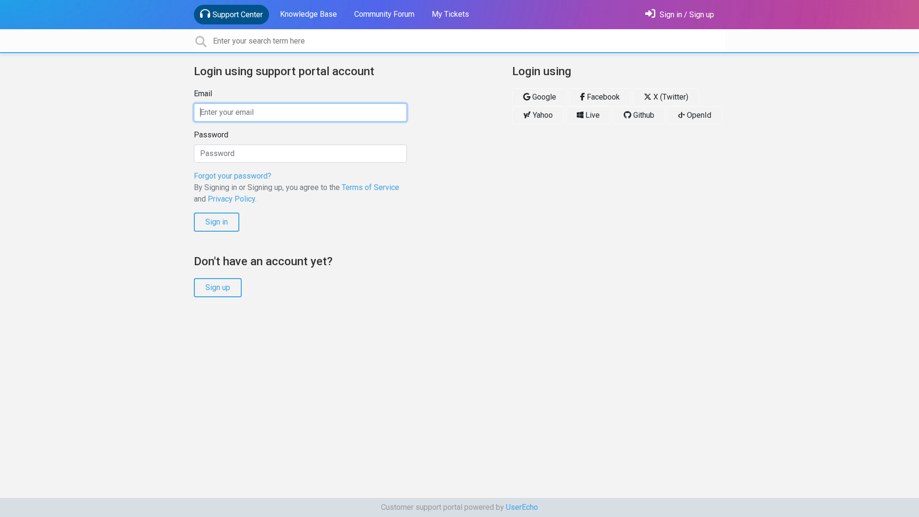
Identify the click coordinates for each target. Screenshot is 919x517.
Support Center (238, 14)
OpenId (698, 115)
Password (211, 134)
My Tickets (450, 14)
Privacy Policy (231, 198)
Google (543, 96)
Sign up (217, 287)
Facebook (602, 96)
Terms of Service (370, 187)
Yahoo (542, 115)
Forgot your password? (232, 175)
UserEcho (522, 507)
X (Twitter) (669, 96)
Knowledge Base (308, 14)
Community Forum (384, 14)
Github (642, 115)
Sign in (216, 221)
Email (203, 93)
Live (591, 115)
